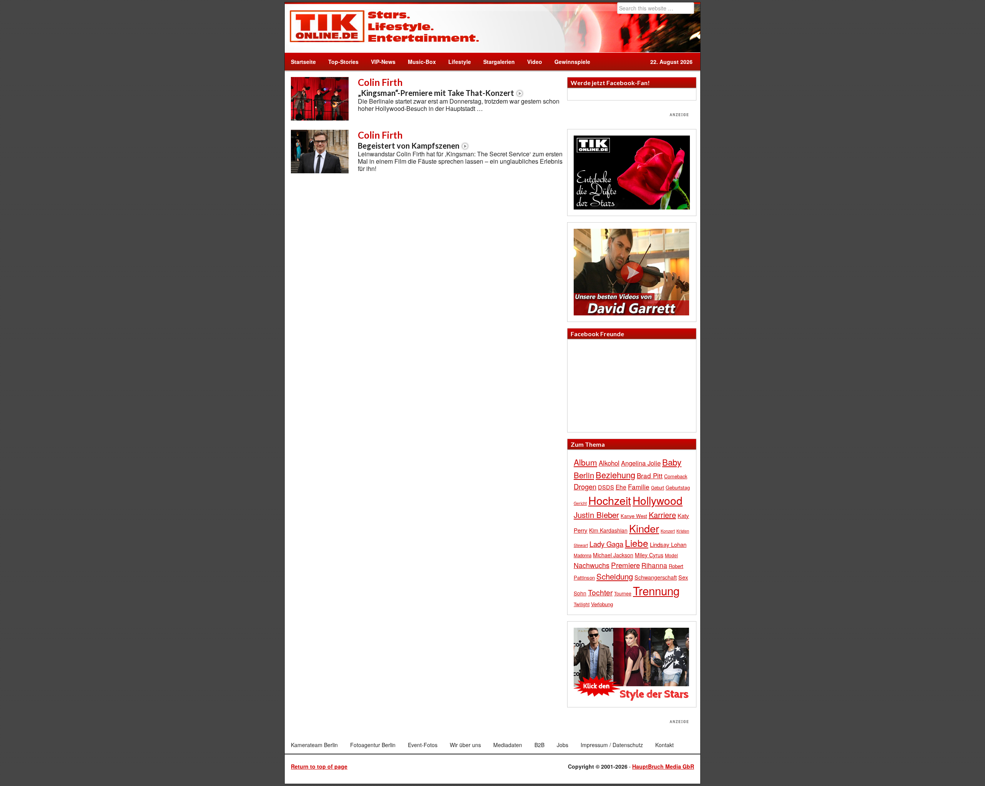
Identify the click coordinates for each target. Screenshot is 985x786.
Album (585, 462)
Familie (638, 486)
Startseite (303, 61)
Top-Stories (343, 61)
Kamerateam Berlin (314, 745)
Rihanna (654, 565)
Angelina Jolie (641, 463)
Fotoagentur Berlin (373, 745)
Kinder (644, 528)
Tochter (600, 592)
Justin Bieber (596, 514)
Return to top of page (319, 766)
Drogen (585, 486)
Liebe (636, 543)
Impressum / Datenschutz (612, 745)
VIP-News (383, 61)
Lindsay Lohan (668, 544)
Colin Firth (436, 87)
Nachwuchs (591, 565)
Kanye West (634, 516)
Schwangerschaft (655, 577)
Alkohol (609, 463)
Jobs (562, 745)
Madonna (582, 555)
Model (671, 555)
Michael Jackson (613, 555)
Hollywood (658, 500)
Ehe (621, 487)
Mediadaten (507, 745)
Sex (683, 577)
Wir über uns (465, 745)
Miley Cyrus (649, 555)
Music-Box (419, 61)
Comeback (675, 476)
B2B (539, 745)
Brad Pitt (650, 475)
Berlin (584, 475)
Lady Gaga (606, 544)
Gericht (580, 503)
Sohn (580, 593)
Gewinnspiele (572, 61)
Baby (671, 462)
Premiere (625, 565)
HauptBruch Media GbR (663, 766)
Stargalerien (499, 61)
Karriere (662, 514)
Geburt (657, 487)
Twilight (581, 604)
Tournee (622, 593)
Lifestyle (456, 61)
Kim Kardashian (608, 530)
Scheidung (614, 576)
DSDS (606, 487)
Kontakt (664, 745)
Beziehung (615, 475)
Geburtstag (678, 487)
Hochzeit (609, 500)
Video (531, 61)
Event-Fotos (422, 745)
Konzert (668, 531)
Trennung (656, 590)
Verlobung (602, 604)
